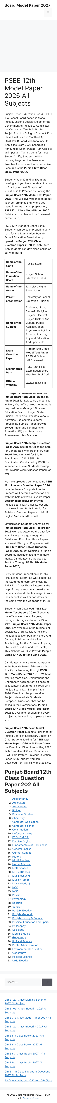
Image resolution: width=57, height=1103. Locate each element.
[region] (28, 44)
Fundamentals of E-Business (29, 845)
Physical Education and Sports (31, 922)
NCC (15, 887)
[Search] (47, 982)
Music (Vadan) (21, 883)
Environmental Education (27, 949)
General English (21, 848)
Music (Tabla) (21, 879)
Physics (17, 895)
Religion (17, 902)
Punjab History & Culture (27, 918)
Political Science (22, 941)
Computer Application (25, 821)
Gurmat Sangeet (22, 852)
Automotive (19, 806)
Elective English (21, 841)
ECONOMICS (20, 837)
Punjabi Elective (22, 910)
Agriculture (19, 802)
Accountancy (20, 798)
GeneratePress (31, 1098)
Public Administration (25, 945)
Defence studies (22, 833)
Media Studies (21, 933)
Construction (20, 829)
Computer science (23, 825)
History (17, 856)
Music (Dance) (21, 872)
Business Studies (23, 814)
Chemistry (18, 818)
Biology (16, 810)
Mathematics (20, 868)
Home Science (21, 864)
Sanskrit (17, 906)
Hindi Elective (21, 860)
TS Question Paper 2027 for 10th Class (28, 1080)
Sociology (18, 929)
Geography (19, 937)
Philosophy (19, 925)
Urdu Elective (20, 960)
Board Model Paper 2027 (27, 5)
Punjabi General (22, 914)
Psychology (19, 898)
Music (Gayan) (21, 875)
